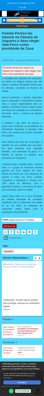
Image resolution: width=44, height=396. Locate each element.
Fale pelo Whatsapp (23, 391)
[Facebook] (11, 232)
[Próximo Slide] (39, 258)
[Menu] (4, 13)
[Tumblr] (35, 232)
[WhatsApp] (11, 391)
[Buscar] (41, 13)
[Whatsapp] (5, 232)
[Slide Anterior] (35, 258)
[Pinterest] (29, 232)
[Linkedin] (23, 232)
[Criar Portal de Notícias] (38, 391)
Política (22, 26)
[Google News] (10, 237)
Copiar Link (10, 226)
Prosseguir (22, 382)
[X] (17, 232)
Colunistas (10, 342)
